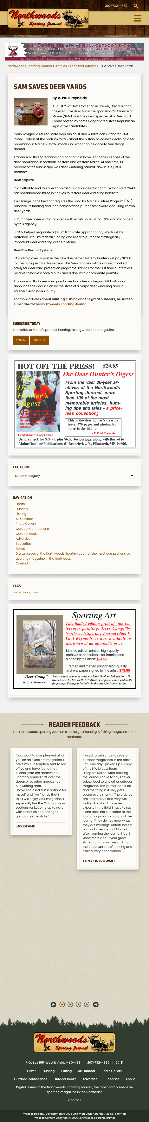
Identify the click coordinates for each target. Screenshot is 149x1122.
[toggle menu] (137, 18)
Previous (53, 1005)
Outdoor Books (27, 534)
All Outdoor (24, 519)
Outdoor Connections (32, 528)
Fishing (21, 514)
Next (96, 1005)
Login (21, 340)
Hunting (22, 509)
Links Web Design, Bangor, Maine (93, 1114)
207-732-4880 (116, 5)
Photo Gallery (26, 523)
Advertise (23, 538)
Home (20, 504)
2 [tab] (70, 1005)
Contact (22, 563)
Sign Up (39, 340)
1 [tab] (62, 1005)
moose (35, 592)
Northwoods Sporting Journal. (64, 304)
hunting (27, 592)
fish (20, 592)
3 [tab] (78, 1005)
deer (15, 592)
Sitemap (120, 1114)
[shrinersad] (74, 51)
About (20, 548)
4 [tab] (87, 1005)
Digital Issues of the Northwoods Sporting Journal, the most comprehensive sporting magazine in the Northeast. (74, 1089)
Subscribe (23, 543)
